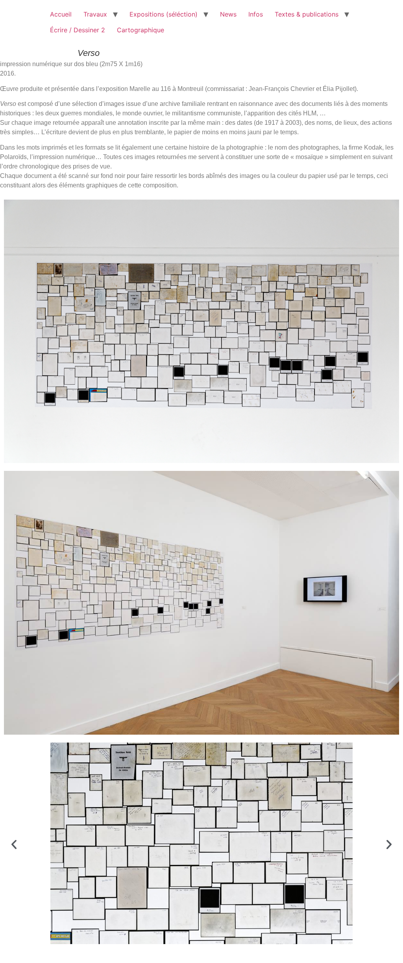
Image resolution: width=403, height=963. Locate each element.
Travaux (95, 14)
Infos (255, 14)
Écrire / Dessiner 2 (77, 30)
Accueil (61, 14)
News (228, 14)
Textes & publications (306, 14)
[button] (14, 844)
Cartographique (140, 30)
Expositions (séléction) (163, 14)
